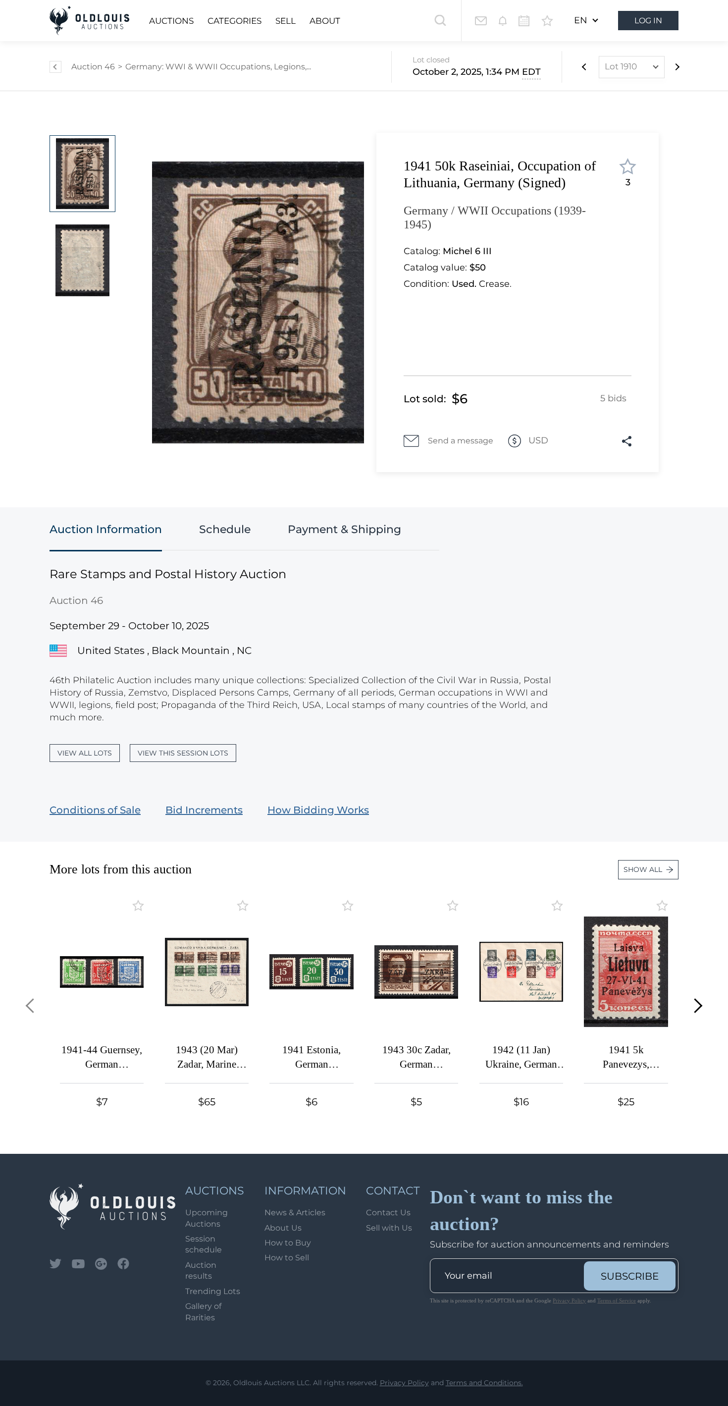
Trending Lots (212, 1291)
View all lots (84, 753)
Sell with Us (389, 1228)
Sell (285, 21)
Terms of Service (616, 1300)
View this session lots (183, 753)
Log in (648, 20)
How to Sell (286, 1257)
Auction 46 (93, 66)
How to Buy (287, 1242)
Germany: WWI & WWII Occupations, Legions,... (218, 66)
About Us (283, 1228)
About (325, 21)
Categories (234, 21)
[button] (33, 1005)
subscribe (630, 1276)
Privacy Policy (569, 1300)
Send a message (460, 440)
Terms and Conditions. (484, 1382)
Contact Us (388, 1212)
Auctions (171, 21)
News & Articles (294, 1212)
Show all (643, 869)
